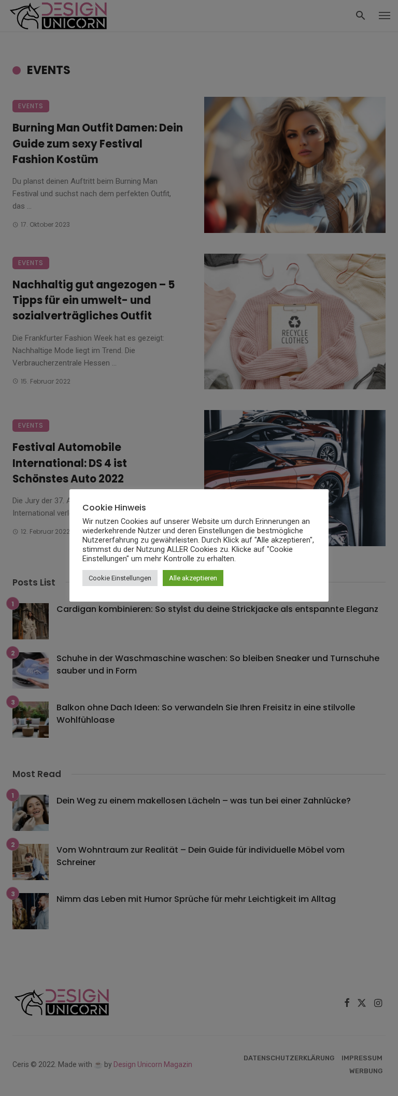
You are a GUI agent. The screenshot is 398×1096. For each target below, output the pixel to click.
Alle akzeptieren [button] (193, 578)
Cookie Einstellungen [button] (120, 578)
